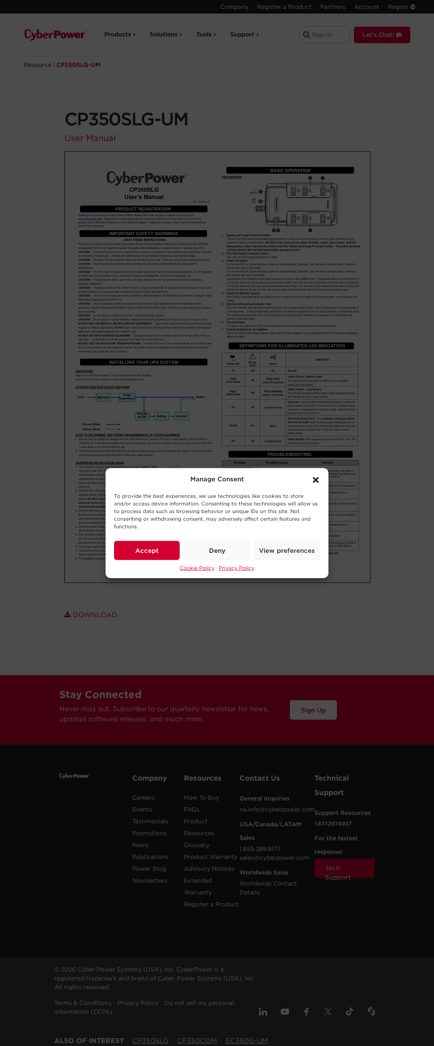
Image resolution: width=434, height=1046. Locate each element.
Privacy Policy (236, 568)
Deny (217, 550)
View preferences (287, 550)
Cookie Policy (197, 568)
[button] (316, 479)
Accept (147, 550)
